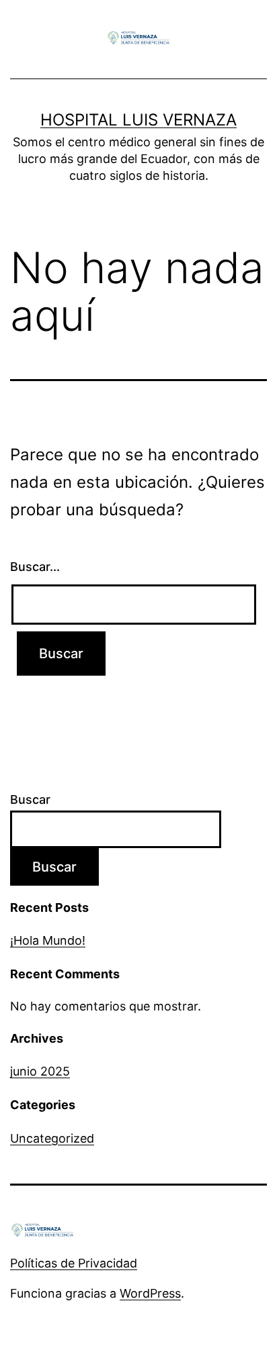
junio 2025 (40, 1071)
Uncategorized (52, 1138)
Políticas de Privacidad (73, 1263)
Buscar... (35, 567)
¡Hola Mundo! (47, 940)
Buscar (30, 799)
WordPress (150, 1293)
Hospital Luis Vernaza (138, 119)
